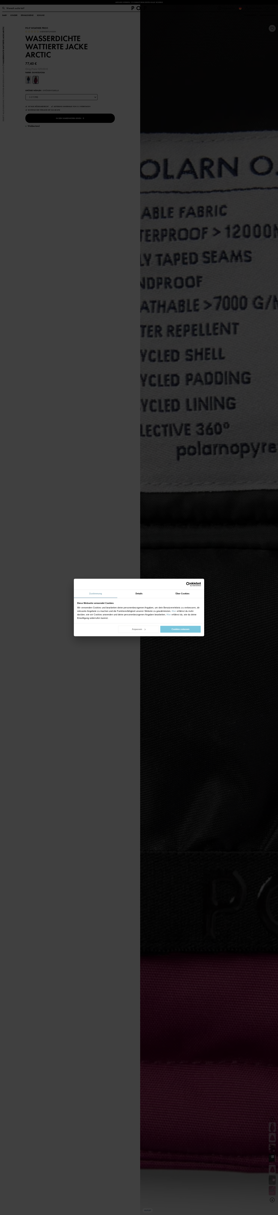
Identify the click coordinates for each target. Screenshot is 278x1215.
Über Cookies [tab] (182, 593)
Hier (174, 611)
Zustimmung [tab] (95, 593)
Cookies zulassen (180, 629)
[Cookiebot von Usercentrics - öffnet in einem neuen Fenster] (188, 584)
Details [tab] (139, 593)
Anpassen (137, 629)
